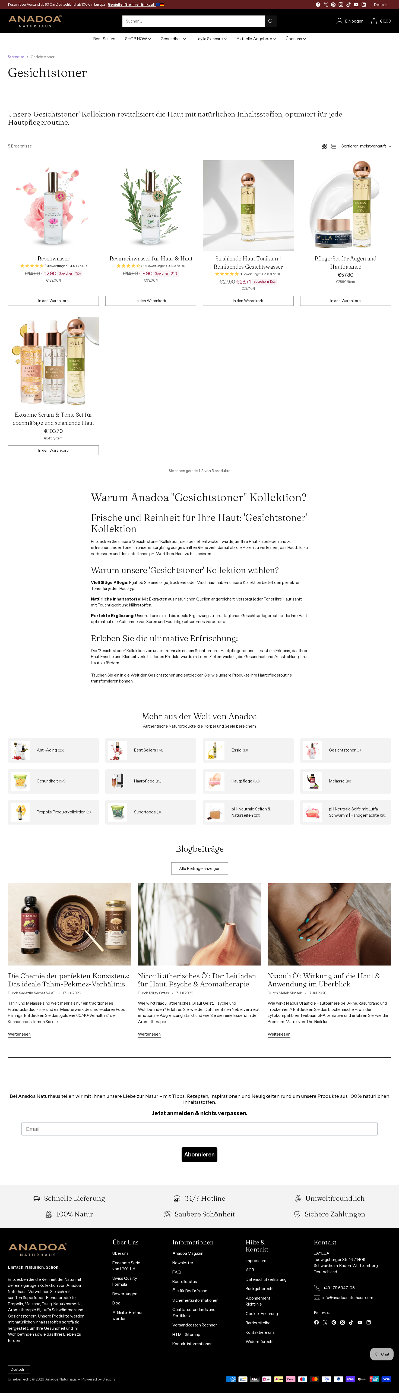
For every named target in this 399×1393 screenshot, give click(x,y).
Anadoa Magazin (187, 1253)
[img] (53, 266)
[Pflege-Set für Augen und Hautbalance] (345, 205)
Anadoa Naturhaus (61, 1379)
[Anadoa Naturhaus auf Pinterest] (333, 5)
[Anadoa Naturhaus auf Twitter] (325, 5)
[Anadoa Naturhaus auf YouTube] (356, 5)
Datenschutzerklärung (266, 1279)
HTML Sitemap (186, 1334)
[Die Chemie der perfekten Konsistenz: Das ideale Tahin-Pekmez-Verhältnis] (69, 924)
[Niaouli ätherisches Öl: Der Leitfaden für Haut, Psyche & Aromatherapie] (199, 924)
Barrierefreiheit (259, 1322)
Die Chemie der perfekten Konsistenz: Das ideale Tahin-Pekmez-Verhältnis (68, 979)
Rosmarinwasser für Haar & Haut (150, 258)
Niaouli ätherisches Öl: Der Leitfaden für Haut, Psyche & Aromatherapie (197, 979)
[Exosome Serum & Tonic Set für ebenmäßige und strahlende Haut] (53, 362)
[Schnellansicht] (92, 167)
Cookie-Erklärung (262, 1313)
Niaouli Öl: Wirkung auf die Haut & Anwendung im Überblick (324, 979)
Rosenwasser (53, 258)
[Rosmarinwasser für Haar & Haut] (150, 205)
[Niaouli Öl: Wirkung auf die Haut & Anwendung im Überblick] (329, 924)
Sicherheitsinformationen (195, 1300)
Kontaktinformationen (192, 1343)
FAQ (176, 1272)
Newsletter (182, 1262)
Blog (116, 1303)
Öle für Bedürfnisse (189, 1290)
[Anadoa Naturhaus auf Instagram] (341, 5)
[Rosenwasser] (53, 205)
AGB (250, 1269)
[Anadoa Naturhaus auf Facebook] (318, 5)
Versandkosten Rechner (194, 1325)
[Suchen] (271, 21)
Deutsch (380, 5)
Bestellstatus (184, 1281)
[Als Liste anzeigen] (334, 146)
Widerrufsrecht (260, 1341)
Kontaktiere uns (260, 1332)
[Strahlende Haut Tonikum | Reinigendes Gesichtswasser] (248, 205)
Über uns (120, 1253)
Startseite (16, 57)
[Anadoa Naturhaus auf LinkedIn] (363, 5)
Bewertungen (124, 1293)
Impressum (256, 1260)
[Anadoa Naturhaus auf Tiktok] (348, 5)
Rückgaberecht (260, 1288)
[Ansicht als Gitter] (324, 146)
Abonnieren (199, 1154)
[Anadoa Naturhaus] (35, 21)
